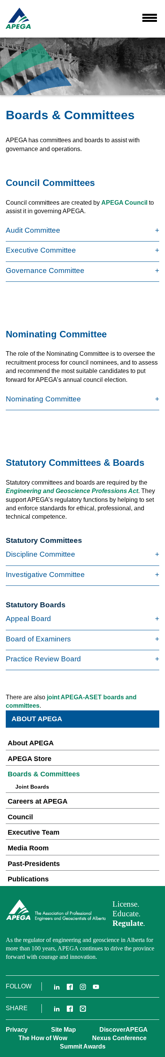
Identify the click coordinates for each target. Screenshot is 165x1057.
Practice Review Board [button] (43, 659)
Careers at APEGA (38, 801)
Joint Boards (32, 787)
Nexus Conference (119, 1038)
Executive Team (33, 832)
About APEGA (31, 743)
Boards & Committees (44, 774)
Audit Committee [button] (33, 230)
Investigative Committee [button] (45, 574)
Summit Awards (83, 1046)
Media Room (28, 848)
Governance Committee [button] (45, 270)
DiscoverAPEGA (123, 1029)
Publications (28, 879)
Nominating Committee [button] (43, 399)
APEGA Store (29, 759)
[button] (149, 17)
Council (20, 817)
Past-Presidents (34, 864)
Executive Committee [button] (41, 250)
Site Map (63, 1029)
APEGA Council (124, 202)
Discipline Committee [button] (40, 554)
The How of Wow (42, 1038)
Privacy (17, 1029)
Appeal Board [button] (28, 619)
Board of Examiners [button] (38, 639)
